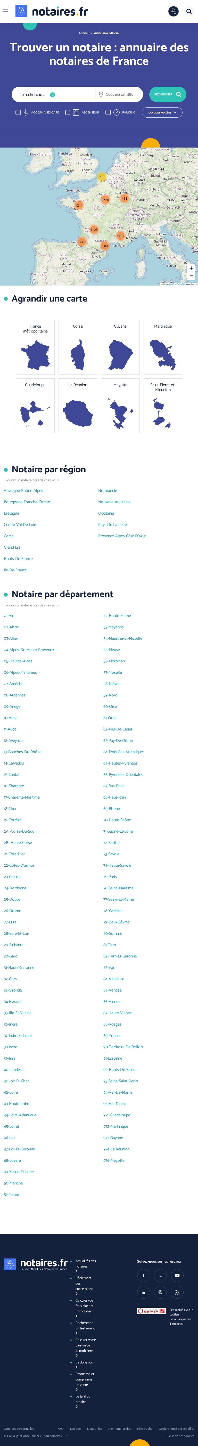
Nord (113, 695)
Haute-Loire (19, 1103)
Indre (13, 1024)
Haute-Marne (120, 615)
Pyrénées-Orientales (126, 774)
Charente (16, 786)
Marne (14, 1194)
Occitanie (106, 513)
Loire (13, 1092)
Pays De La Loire (112, 524)
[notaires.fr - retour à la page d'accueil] (51, 11)
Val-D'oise (117, 1103)
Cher (12, 808)
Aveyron (15, 740)
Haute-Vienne (120, 1013)
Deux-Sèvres (119, 922)
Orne (112, 717)
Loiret (14, 1126)
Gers (13, 979)
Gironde (15, 990)
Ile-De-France (15, 570)
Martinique (119, 1126)
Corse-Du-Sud (22, 831)
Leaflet (166, 284)
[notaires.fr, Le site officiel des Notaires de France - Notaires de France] (32, 1264)
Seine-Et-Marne (121, 899)
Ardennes (18, 695)
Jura (12, 1058)
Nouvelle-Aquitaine (114, 502)
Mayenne (116, 627)
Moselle (115, 672)
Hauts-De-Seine (122, 1069)
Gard (13, 956)
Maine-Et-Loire (21, 1171)
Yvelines (115, 910)
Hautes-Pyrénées (123, 763)
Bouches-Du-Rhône (25, 752)
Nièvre (114, 683)
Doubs (14, 899)
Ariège (15, 706)
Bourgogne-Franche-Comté (27, 502)
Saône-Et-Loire (120, 831)
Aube (13, 717)
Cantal (14, 774)
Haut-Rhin (117, 797)
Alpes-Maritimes (23, 672)
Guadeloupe (120, 1115)
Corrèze (15, 820)
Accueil (84, 33)
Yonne (114, 1035)
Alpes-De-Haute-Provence (32, 649)
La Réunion (120, 1149)
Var (111, 967)
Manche (16, 1183)
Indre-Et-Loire (20, 1035)
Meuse (114, 649)
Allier (13, 638)
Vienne (114, 1001)
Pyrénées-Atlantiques (127, 752)
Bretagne (11, 513)
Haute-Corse (21, 842)
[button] (5, 11)
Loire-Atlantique (22, 1115)
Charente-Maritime (24, 797)
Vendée (115, 990)
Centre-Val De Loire (20, 524)
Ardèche (16, 683)
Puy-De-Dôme (121, 740)
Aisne (14, 627)
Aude (12, 729)
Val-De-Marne (121, 1092)
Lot (12, 1137)
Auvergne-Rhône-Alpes (23, 490)
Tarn (112, 944)
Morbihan (117, 661)
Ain (11, 615)
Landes (16, 1069)
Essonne (115, 1058)
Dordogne (17, 888)
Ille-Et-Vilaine (20, 1013)
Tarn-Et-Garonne (123, 956)
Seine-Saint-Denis (123, 1081)
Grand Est (12, 547)
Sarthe (114, 842)
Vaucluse (116, 979)
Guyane (116, 1137)
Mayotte (118, 1160)
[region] (99, 112)
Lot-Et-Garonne (22, 1149)
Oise (113, 706)
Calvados (16, 763)
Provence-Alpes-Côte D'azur (122, 536)
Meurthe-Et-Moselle (125, 638)
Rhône (114, 808)
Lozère (15, 1160)
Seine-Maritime (121, 888)
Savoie (113, 854)
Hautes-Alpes (21, 661)
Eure (12, 922)
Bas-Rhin (116, 786)
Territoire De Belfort (126, 1047)
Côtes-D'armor (21, 865)
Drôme (15, 910)
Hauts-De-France (18, 558)
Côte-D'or (17, 854)
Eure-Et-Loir (19, 933)
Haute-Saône (120, 820)
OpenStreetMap (179, 284)
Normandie (107, 490)
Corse (9, 536)
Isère (13, 1047)
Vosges (115, 1024)
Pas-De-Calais (121, 729)
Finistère (16, 944)
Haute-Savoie (120, 865)
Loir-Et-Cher (19, 1081)
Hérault (15, 1001)
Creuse (15, 876)
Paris (113, 876)
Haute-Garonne (21, 967)
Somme (115, 933)
